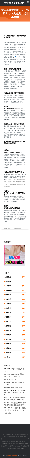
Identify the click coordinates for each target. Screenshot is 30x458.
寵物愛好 (16, 335)
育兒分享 (16, 339)
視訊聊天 (16, 352)
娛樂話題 (16, 330)
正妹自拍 (16, 286)
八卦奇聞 (16, 303)
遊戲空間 (16, 326)
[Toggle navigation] (27, 2)
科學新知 (16, 317)
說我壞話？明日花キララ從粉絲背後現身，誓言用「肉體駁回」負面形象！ (14, 392)
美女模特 (16, 281)
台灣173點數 (19, 436)
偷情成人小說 (18, 446)
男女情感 (16, 299)
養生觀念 (16, 344)
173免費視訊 (7, 413)
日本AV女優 (16, 290)
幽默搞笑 (16, 308)
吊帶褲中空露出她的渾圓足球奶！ (14, 387)
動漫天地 (16, 321)
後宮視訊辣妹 (20, 448)
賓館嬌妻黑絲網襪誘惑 (20, 434)
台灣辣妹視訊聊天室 (12, 455)
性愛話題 (16, 295)
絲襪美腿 (16, 277)
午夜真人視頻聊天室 (10, 379)
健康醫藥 (16, 348)
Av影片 (16, 357)
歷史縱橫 (16, 312)
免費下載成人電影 (9, 434)
